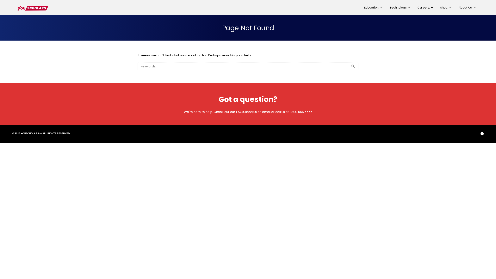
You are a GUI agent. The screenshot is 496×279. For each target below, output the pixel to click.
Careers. (424, 7)
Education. (371, 7)
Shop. (444, 7)
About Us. (465, 7)
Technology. (398, 7)
